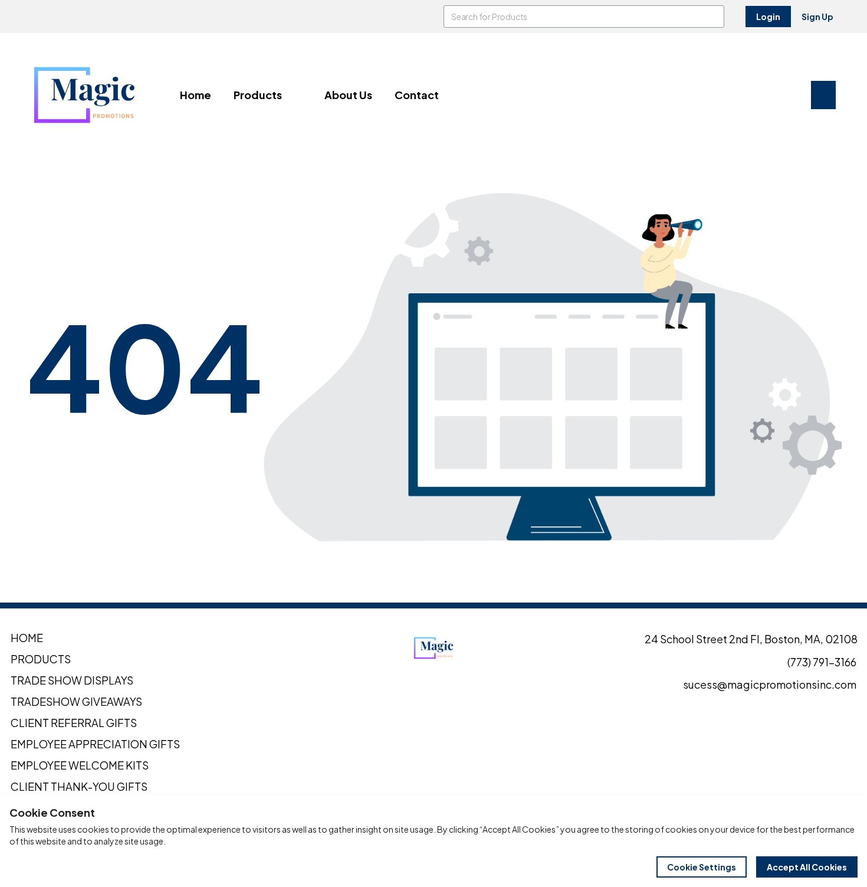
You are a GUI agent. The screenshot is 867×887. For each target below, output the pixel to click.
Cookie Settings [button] (701, 867)
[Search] (713, 16)
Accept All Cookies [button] (807, 867)
